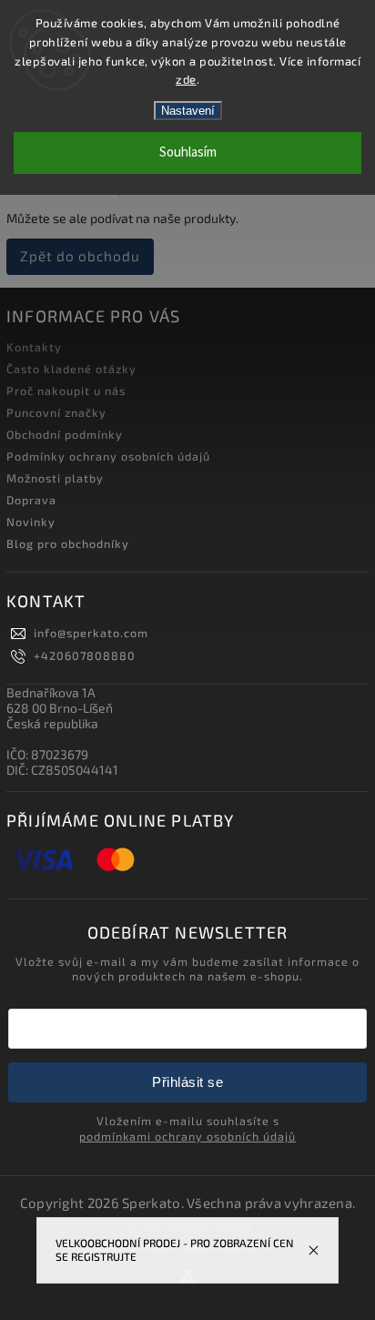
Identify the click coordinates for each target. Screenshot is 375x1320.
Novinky (31, 521)
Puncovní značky (56, 412)
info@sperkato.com (91, 632)
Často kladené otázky (71, 368)
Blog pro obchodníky (67, 543)
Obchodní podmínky (64, 434)
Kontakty (34, 347)
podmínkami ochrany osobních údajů (187, 1136)
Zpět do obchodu (80, 256)
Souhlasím (188, 152)
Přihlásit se (187, 1082)
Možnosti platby (55, 478)
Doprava (31, 499)
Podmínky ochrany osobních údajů (108, 456)
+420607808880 (85, 655)
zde (186, 79)
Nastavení (188, 110)
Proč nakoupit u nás (66, 390)
